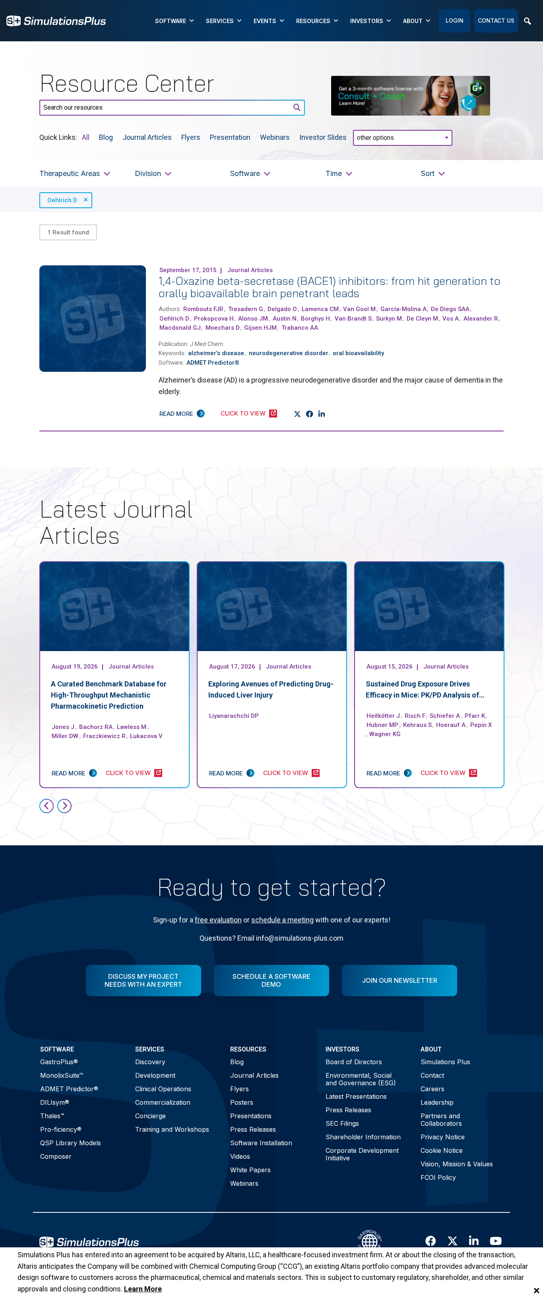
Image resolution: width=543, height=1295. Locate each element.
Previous (46, 806)
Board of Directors (354, 1062)
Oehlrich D (62, 200)
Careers (432, 1089)
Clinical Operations (163, 1089)
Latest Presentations (356, 1096)
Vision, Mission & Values (457, 1164)
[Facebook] (309, 413)
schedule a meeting (282, 920)
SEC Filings (342, 1123)
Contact (432, 1075)
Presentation (230, 137)
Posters (241, 1102)
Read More (176, 413)
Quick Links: (58, 137)
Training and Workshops (172, 1129)
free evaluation (218, 920)
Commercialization (162, 1102)
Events (265, 20)
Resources (313, 20)
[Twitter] (297, 413)
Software (170, 20)
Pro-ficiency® (60, 1129)
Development (155, 1075)
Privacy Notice (443, 1137)
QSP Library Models (70, 1143)
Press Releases (253, 1129)
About (413, 20)
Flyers (190, 137)
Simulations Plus (445, 1062)
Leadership (437, 1102)
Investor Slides (323, 137)
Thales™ (52, 1116)
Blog (106, 137)
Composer (56, 1156)
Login (454, 20)
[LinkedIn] (322, 413)
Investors (366, 20)
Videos (240, 1156)
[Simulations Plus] (56, 20)
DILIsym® (54, 1102)
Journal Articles (147, 137)
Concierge (150, 1116)
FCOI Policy (438, 1177)
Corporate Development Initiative (362, 1154)
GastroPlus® (59, 1062)
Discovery (150, 1062)
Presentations (251, 1116)
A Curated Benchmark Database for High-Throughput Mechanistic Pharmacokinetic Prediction (109, 695)
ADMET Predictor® (69, 1089)
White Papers (250, 1170)
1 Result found (68, 232)
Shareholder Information (363, 1137)
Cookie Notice (442, 1150)
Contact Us (496, 20)
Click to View (243, 413)
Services (220, 20)
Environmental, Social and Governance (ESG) (361, 1079)
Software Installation (261, 1143)
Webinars (275, 137)
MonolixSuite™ (61, 1075)
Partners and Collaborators (441, 1119)
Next (64, 806)
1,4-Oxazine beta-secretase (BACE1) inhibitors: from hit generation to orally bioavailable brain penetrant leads (329, 287)
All (85, 137)
